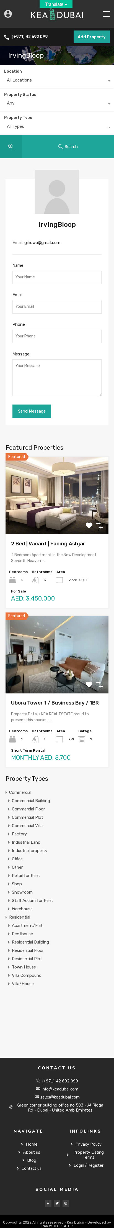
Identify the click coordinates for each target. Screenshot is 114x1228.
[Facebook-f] (48, 1203)
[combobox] (57, 81)
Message (20, 354)
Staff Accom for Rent (32, 900)
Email (17, 294)
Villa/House (23, 983)
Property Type (18, 117)
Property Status (20, 94)
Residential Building (30, 942)
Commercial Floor (28, 809)
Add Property (92, 36)
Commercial (20, 792)
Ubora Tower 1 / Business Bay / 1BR (55, 703)
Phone (18, 324)
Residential (19, 917)
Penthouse (22, 933)
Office (17, 858)
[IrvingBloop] (57, 211)
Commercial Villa (27, 825)
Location (13, 71)
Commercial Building (31, 800)
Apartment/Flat (27, 925)
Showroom (22, 892)
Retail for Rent (26, 875)
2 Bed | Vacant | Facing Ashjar (48, 543)
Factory (19, 834)
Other (17, 867)
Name (17, 265)
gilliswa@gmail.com (42, 242)
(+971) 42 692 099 (30, 37)
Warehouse (22, 908)
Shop (17, 883)
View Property (57, 519)
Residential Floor (28, 950)
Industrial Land (26, 842)
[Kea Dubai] (57, 21)
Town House (24, 967)
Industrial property (29, 850)
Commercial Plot (27, 817)
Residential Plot (27, 958)
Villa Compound (27, 975)
